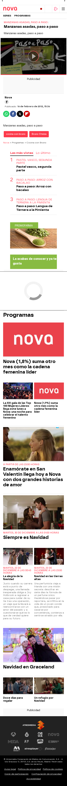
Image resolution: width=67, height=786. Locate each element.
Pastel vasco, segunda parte (34, 161)
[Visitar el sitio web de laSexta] (26, 734)
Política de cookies (53, 769)
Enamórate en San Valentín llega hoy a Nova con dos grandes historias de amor (33, 476)
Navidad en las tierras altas (48, 578)
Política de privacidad (29, 769)
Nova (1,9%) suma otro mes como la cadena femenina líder (46, 407)
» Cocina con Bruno (35, 142)
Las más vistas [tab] (21, 153)
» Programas (17, 142)
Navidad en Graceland (28, 667)
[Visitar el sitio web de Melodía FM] (16, 748)
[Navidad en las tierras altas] (49, 556)
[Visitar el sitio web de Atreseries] (26, 741)
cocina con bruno (15, 134)
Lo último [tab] (43, 153)
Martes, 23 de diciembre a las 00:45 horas (17, 570)
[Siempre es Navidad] (33, 512)
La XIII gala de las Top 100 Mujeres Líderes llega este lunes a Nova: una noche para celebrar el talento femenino (17, 410)
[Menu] (63, 9)
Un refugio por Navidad (43, 699)
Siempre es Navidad (26, 537)
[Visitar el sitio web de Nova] (53, 734)
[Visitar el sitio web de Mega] (13, 741)
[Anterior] (2, 1)
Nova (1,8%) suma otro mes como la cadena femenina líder (29, 367)
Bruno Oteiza (39, 134)
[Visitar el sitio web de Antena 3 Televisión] (13, 734)
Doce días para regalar (13, 699)
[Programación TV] (48, 9)
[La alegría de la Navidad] (18, 556)
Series (7, 15)
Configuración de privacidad (46, 774)
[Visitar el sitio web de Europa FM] (53, 741)
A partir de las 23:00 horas (21, 464)
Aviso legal (10, 769)
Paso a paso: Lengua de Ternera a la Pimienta (34, 201)
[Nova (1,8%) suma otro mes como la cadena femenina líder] (33, 339)
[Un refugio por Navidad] (49, 686)
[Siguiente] (64, 1)
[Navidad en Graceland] (33, 645)
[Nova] (16, 9)
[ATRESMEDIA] (33, 725)
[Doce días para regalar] (18, 686)
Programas (22, 15)
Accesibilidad (33, 779)
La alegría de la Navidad (13, 578)
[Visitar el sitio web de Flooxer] (50, 748)
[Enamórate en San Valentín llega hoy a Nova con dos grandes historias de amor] (33, 444)
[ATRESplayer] (56, 9)
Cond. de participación (17, 774)
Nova (6, 142)
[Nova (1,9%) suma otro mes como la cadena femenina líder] (49, 391)
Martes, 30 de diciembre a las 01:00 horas (31, 532)
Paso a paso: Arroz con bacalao (34, 181)
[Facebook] (7, 102)
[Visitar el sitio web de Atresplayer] (33, 748)
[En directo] (41, 9)
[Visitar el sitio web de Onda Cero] (40, 741)
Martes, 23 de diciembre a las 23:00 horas (48, 570)
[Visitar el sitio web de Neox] (40, 734)
